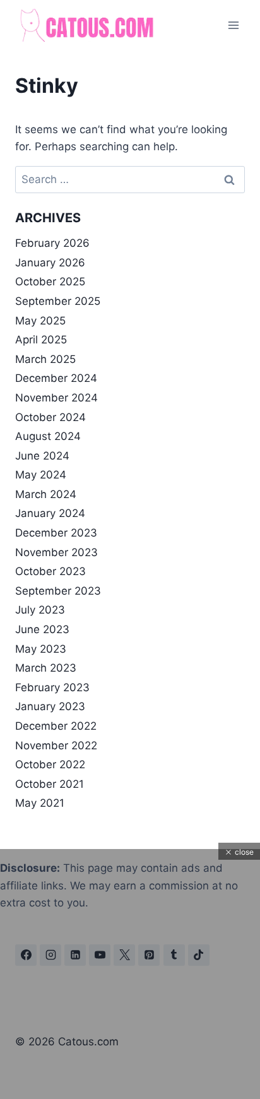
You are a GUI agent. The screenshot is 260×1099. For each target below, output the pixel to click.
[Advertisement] (130, 1010)
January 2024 (50, 513)
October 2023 (50, 571)
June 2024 (42, 455)
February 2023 (52, 687)
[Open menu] (233, 25)
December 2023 (56, 532)
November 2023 (56, 552)
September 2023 (58, 591)
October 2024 (50, 417)
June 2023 (42, 629)
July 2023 (40, 609)
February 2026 (52, 243)
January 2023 (50, 706)
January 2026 (50, 262)
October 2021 (49, 784)
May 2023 (40, 649)
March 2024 (45, 494)
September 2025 (57, 301)
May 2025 (40, 320)
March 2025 (45, 359)
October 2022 (50, 764)
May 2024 (40, 474)
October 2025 (50, 281)
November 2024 (56, 397)
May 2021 (39, 803)
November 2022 (56, 745)
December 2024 (56, 378)
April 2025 (41, 339)
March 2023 (45, 668)
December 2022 (56, 726)
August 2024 (48, 436)
